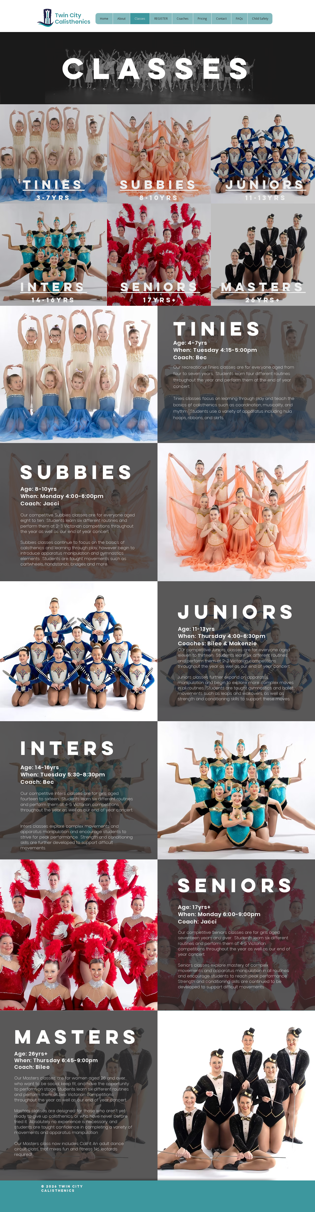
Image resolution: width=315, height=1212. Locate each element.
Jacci (209, 921)
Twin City (68, 15)
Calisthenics (72, 22)
